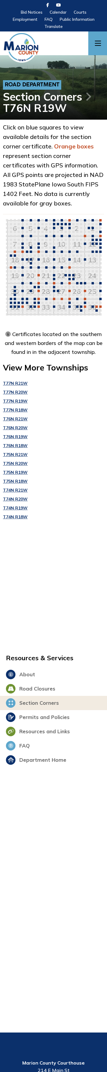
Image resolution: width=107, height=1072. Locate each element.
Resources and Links (44, 731)
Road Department (32, 85)
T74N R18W (15, 517)
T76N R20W (15, 427)
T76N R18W (15, 445)
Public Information (77, 19)
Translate (53, 26)
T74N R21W (15, 490)
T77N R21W (15, 383)
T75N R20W (15, 463)
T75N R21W (15, 454)
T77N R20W (15, 392)
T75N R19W (15, 472)
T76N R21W (15, 419)
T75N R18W (15, 481)
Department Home (42, 760)
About (26, 674)
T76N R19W (15, 436)
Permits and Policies (44, 717)
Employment (25, 19)
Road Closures (36, 688)
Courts (80, 12)
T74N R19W (15, 508)
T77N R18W (15, 410)
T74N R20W (15, 499)
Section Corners (42, 96)
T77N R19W (15, 401)
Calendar (58, 12)
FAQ (49, 19)
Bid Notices (32, 12)
